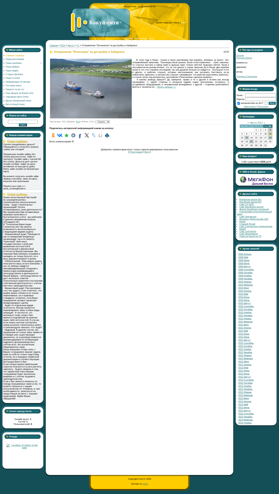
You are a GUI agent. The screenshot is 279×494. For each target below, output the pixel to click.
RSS (183, 22)
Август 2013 (256, 122)
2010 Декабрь (245, 315)
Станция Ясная (247, 224)
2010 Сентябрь (246, 306)
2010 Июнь (244, 297)
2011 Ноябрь (244, 349)
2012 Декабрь (245, 389)
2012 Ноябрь (245, 386)
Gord (78, 122)
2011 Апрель (244, 328)
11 (78, 45)
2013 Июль (244, 407)
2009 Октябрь (245, 272)
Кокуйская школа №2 (250, 202)
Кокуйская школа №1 (250, 199)
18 (270, 137)
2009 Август (244, 266)
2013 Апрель (244, 401)
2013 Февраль (245, 395)
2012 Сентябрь (246, 380)
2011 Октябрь (245, 346)
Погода (240, 55)
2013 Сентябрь (246, 413)
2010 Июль (244, 300)
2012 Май (243, 367)
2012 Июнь (244, 370)
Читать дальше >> (166, 87)
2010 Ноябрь (245, 312)
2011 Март (243, 324)
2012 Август (244, 377)
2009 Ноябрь (245, 275)
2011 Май (243, 331)
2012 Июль (244, 374)
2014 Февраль (245, 420)
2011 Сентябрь (246, 343)
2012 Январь (245, 355)
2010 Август (244, 303)
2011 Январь (244, 318)
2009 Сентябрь (246, 269)
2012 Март (243, 361)
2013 (62, 45)
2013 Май (243, 404)
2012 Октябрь (245, 383)
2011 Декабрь (245, 352)
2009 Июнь (244, 260)
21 (251, 141)
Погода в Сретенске (246, 76)
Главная (129, 38)
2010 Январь (245, 282)
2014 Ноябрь (245, 423)
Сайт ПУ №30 (246, 204)
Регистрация (141, 38)
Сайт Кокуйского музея (251, 206)
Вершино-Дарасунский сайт (253, 219)
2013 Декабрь (245, 416)
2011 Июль (243, 337)
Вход (151, 38)
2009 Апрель (244, 254)
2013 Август (244, 410)
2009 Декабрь (245, 278)
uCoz (145, 484)
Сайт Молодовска (248, 233)
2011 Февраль (245, 321)
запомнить (246, 103)
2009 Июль (244, 263)
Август (71, 45)
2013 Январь (245, 392)
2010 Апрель (244, 291)
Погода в (244, 58)
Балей (242, 229)
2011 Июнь (243, 334)
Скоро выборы (17, 141)
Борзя (242, 221)
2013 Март (243, 398)
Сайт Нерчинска (247, 216)
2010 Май (243, 294)
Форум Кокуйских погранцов (254, 209)
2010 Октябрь (245, 309)
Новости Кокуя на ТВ (250, 236)
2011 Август (244, 340)
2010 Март (243, 288)
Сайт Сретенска (247, 231)
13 (247, 137)
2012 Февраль (245, 358)
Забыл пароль (250, 107)
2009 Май (243, 257)
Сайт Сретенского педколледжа (255, 226)
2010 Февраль (245, 285)
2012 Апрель (244, 364)
